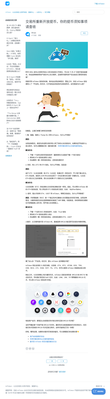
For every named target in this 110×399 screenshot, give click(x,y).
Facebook (27, 348)
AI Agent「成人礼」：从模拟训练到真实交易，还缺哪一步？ (14, 42)
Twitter (30, 348)
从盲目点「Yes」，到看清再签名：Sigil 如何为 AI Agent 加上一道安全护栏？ (14, 104)
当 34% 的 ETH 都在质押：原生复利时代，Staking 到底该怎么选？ (14, 29)
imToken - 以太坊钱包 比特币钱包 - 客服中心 (19, 12)
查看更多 (8, 156)
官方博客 (47, 12)
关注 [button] (84, 33)
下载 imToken (99, 4)
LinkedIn (33, 348)
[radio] (51, 361)
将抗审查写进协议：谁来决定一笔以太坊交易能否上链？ (14, 92)
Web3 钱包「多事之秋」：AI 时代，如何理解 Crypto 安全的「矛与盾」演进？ (14, 55)
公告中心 (39, 12)
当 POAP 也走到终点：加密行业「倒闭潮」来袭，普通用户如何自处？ (14, 132)
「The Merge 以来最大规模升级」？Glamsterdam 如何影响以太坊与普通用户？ (14, 118)
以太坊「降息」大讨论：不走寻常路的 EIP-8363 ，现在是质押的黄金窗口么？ (14, 67)
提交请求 (62, 372)
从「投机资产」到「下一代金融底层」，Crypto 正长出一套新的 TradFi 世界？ (14, 146)
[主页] (7, 5)
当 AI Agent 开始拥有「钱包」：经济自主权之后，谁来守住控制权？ (14, 80)
